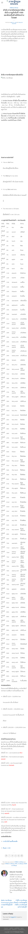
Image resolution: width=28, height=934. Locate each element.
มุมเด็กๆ (11, 928)
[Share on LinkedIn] (21, 855)
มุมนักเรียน (17, 928)
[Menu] (2, 3)
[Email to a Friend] (15, 855)
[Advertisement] (14, 58)
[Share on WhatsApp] (6, 855)
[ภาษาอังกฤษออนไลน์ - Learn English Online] (14, 2)
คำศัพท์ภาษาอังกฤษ (14, 7)
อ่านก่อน (6, 928)
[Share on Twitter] (12, 855)
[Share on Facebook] (9, 855)
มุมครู (22, 928)
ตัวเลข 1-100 (6, 848)
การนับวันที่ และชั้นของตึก (10, 841)
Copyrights (21, 929)
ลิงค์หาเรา (14, 929)
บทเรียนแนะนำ (7, 929)
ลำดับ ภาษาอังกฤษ (19, 863)
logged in (13, 917)
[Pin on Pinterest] (18, 855)
